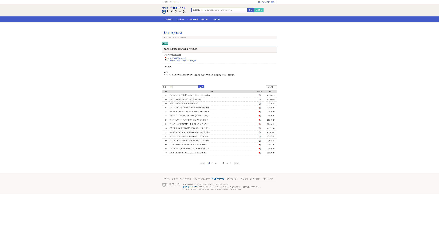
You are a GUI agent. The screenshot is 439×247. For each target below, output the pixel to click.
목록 (164, 43)
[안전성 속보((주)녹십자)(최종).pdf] (260, 124)
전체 (164, 87)
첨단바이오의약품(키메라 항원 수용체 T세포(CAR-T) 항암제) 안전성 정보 (190, 136)
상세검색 (259, 10)
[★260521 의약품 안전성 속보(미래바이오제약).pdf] (260, 95)
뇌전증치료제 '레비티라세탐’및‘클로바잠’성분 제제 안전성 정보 (190, 132)
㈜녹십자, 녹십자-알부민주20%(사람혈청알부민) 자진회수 (189, 124)
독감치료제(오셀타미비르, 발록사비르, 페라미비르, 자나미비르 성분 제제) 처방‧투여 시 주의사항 (190, 128)
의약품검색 (196, 10)
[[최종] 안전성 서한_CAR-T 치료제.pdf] (260, 137)
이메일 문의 (244, 179)
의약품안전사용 (192, 19)
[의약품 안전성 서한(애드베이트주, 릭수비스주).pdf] (260, 149)
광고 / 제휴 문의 (255, 179)
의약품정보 (180, 19)
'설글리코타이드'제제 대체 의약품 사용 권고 (184, 103)
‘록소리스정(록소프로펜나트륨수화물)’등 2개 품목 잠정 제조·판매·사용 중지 (190, 120)
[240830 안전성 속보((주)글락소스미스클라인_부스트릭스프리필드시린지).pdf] (260, 112)
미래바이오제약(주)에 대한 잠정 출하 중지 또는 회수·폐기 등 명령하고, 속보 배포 (190, 95)
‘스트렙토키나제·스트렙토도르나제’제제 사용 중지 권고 (188, 144)
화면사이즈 (167, 2)
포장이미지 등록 (267, 179)
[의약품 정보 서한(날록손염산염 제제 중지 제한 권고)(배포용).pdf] (260, 153)
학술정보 (204, 19)
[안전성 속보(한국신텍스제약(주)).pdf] (260, 141)
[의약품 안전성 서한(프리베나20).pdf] (260, 108)
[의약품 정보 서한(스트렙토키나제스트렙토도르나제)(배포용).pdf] (260, 145)
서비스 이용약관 (185, 179)
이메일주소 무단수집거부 (201, 179)
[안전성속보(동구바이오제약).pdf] (260, 120)
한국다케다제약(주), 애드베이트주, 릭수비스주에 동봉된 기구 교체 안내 (190, 148)
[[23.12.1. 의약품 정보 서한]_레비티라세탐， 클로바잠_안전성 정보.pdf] (260, 132)
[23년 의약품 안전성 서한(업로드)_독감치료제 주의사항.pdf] (260, 128)
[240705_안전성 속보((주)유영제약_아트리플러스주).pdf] (260, 116)
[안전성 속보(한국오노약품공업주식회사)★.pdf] (260, 99)
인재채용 (175, 179)
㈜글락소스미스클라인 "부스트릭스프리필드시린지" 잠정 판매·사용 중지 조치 (190, 111)
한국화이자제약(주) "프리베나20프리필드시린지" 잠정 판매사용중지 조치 (190, 107)
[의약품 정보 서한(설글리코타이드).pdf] (260, 104)
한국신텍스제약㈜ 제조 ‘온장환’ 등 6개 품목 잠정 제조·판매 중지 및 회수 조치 (190, 140)
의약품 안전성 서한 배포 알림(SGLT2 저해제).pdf (181, 61)
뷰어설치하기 (177, 55)
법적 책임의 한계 (232, 179)
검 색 (251, 10)
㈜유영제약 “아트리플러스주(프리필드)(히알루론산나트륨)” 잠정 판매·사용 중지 (190, 116)
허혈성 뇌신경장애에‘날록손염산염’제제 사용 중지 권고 (188, 153)
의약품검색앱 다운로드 (267, 2)
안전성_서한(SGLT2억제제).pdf (176, 58)
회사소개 (216, 19)
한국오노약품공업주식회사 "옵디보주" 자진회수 (185, 99)
